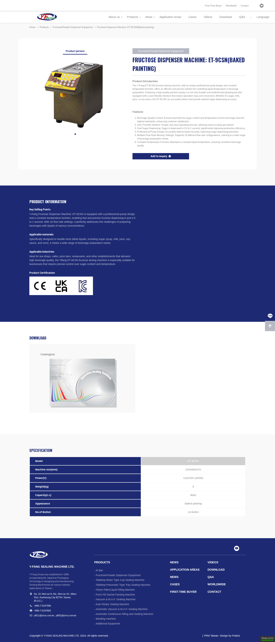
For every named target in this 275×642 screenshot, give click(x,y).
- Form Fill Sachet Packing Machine (114, 594)
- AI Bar (98, 570)
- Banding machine (105, 618)
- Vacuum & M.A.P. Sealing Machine (114, 599)
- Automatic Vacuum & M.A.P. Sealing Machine (121, 609)
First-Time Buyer (213, 5)
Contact (245, 5)
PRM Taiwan (211, 635)
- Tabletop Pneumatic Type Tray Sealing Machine (122, 584)
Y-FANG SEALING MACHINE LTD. (61, 636)
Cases (192, 17)
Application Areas (170, 17)
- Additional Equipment (107, 623)
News (148, 17)
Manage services (268, 638)
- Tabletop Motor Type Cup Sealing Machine (119, 580)
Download (225, 17)
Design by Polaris (230, 635)
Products (132, 17)
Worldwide (231, 5)
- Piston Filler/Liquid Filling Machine (114, 589)
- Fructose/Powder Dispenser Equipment (117, 575)
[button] (75, 134)
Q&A (242, 17)
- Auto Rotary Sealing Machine (111, 604)
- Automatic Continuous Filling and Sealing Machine (123, 614)
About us (114, 17)
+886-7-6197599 (42, 606)
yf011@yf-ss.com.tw (44, 615)
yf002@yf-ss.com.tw (66, 615)
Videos (208, 17)
